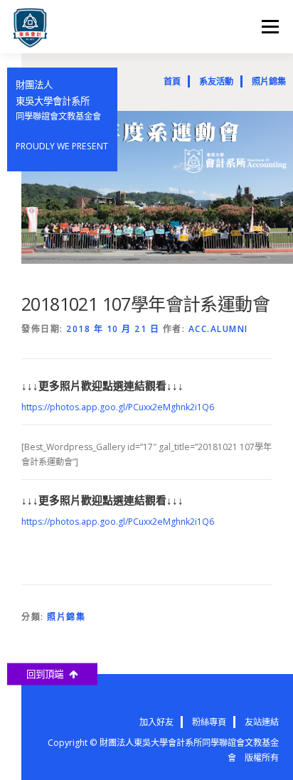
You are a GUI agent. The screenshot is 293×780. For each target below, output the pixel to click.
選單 (266, 27)
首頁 (172, 81)
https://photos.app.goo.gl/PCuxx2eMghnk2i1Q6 (117, 407)
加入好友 (156, 722)
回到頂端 (47, 674)
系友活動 (216, 81)
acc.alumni (218, 329)
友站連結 (262, 722)
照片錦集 (269, 81)
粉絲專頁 (209, 722)
